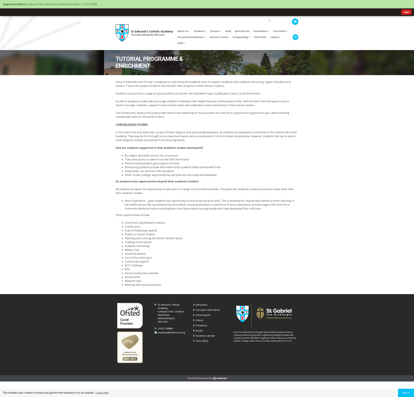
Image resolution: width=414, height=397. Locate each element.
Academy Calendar (205, 335)
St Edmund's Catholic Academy (152, 31)
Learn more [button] (102, 392)
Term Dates (202, 340)
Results (199, 330)
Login (406, 12)
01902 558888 (165, 328)
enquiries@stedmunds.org (171, 332)
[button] (295, 37)
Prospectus (201, 325)
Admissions (201, 304)
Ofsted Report (203, 315)
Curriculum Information (208, 309)
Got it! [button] (406, 393)
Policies (199, 320)
